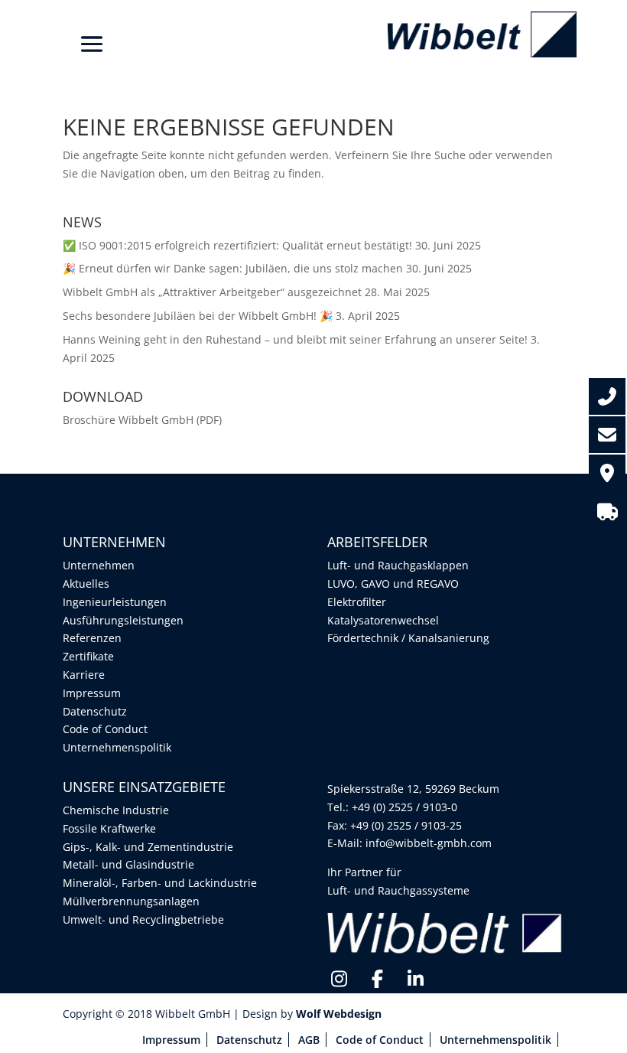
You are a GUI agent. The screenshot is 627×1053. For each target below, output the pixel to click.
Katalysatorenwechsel (383, 620)
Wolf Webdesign (340, 1013)
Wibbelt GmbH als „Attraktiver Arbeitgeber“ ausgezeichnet (212, 292)
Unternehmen (99, 565)
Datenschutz (95, 711)
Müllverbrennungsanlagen (131, 901)
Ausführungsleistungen (123, 620)
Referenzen (92, 638)
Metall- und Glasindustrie (128, 864)
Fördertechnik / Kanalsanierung (408, 638)
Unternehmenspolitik (117, 747)
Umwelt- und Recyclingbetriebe (143, 919)
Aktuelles (86, 583)
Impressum (92, 693)
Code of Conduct (105, 729)
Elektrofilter (356, 602)
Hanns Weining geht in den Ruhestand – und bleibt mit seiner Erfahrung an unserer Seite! (295, 339)
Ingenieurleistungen (115, 602)
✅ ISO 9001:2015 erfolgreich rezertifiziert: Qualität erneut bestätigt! (237, 245)
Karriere (84, 674)
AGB (309, 1039)
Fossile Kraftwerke (109, 828)
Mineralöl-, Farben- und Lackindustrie (160, 882)
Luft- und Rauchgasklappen (398, 565)
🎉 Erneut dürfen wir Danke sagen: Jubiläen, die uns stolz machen (233, 268)
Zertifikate (88, 656)
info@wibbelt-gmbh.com (428, 843)
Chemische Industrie (116, 810)
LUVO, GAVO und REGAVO (393, 583)
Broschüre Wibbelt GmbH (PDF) (142, 419)
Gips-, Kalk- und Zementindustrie (148, 846)
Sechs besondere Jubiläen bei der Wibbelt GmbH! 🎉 (198, 315)
